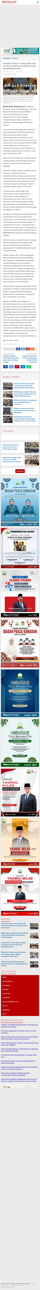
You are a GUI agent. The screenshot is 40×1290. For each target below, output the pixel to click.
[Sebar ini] (5, 366)
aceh (4, 1014)
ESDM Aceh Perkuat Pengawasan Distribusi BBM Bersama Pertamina (25, 402)
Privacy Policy (5, 1285)
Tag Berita (6, 997)
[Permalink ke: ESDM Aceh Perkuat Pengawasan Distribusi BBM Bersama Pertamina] (8, 402)
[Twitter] (23, 349)
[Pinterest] (28, 349)
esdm (4, 977)
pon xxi (4, 1006)
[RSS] (32, 349)
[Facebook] (18, 349)
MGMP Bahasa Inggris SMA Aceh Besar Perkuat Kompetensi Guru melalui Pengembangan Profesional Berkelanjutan (12, 462)
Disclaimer (21, 1285)
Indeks (34, 1284)
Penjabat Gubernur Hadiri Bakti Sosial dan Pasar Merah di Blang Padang (11, 358)
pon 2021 (5, 989)
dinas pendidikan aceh (10, 1002)
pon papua (6, 985)
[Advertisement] (20, 26)
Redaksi (13, 1285)
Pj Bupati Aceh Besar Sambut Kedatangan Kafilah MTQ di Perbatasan (30, 358)
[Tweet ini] (11, 366)
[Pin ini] (17, 366)
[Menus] (37, 2)
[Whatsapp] (28, 366)
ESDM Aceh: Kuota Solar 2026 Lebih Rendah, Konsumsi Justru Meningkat (24, 410)
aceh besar (6, 993)
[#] (20, 51)
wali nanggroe (7, 981)
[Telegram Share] (22, 366)
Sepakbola (6, 1010)
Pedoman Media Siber (7, 1287)
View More (20, 471)
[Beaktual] (9, 2)
